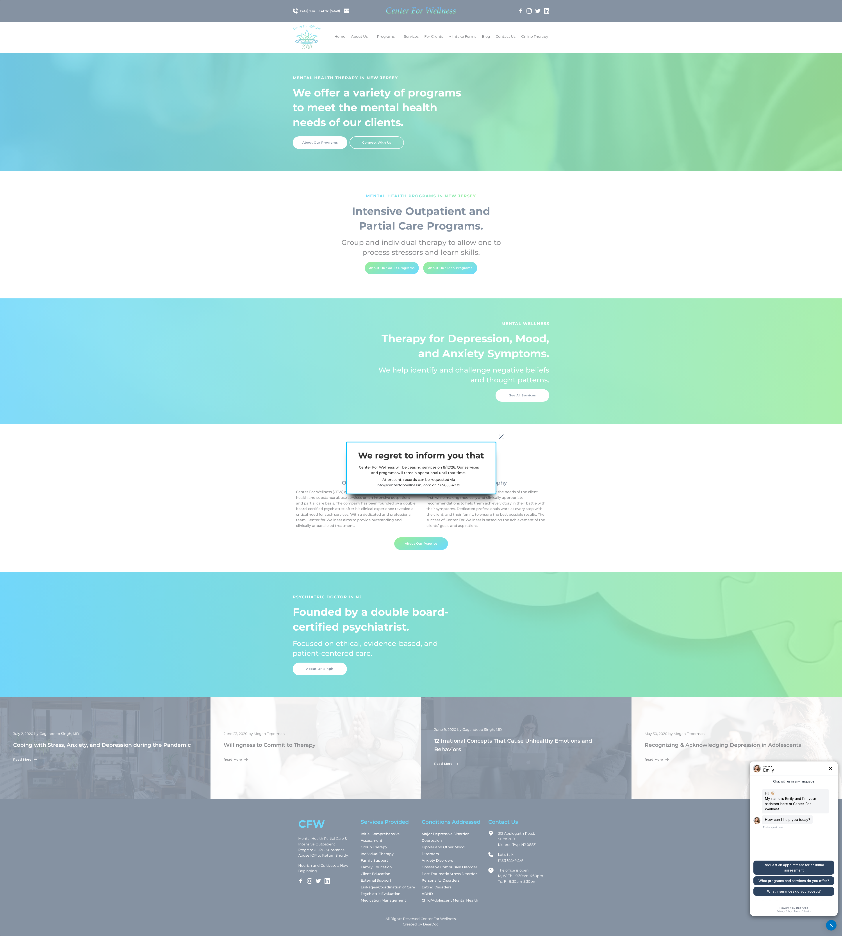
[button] (501, 436)
